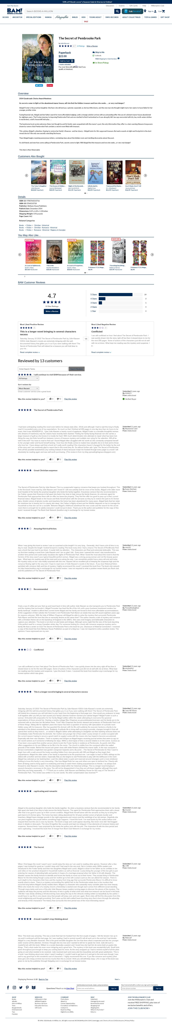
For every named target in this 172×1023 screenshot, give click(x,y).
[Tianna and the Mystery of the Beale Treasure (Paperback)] (115, 172)
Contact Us (64, 1008)
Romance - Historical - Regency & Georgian (49, 230)
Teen (13, 1006)
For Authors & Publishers (69, 1006)
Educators (110, 6)
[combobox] (74, 11)
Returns (93, 1012)
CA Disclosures (119, 1020)
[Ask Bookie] (132, 11)
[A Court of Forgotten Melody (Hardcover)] (76, 252)
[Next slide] (145, 175)
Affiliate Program (40, 1001)
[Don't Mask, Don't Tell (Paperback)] (133, 172)
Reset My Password (97, 1003)
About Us (64, 1001)
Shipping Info (95, 1008)
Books (21, 225)
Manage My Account (97, 1001)
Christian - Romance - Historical (45, 228)
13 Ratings (81, 46)
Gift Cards (133, 6)
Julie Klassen (64, 43)
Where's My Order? (97, 1010)
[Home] (14, 11)
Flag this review (70, 399)
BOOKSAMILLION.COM (83, 1020)
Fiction (29, 225)
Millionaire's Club (157, 6)
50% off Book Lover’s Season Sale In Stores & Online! (87, 2)
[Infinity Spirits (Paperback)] (95, 172)
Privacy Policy (129, 1020)
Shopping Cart (95, 1006)
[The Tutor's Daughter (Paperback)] (38, 172)
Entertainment (17, 1010)
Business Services (41, 1003)
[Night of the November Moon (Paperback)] (77, 172)
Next (117, 979)
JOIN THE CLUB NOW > (139, 1008)
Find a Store (65, 999)
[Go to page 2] (86, 193)
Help (144, 6)
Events (122, 6)
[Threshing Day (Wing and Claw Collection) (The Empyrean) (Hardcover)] (119, 251)
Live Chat (70, 988)
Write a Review (92, 46)
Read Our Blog (65, 1010)
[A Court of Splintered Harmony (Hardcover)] (33, 252)
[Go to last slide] (26, 175)
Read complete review (29, 352)
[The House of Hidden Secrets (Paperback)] (58, 172)
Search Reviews (76, 369)
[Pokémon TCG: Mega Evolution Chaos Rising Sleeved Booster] (97, 253)
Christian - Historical (41, 225)
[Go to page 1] (85, 193)
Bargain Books (17, 1008)
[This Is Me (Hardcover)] (54, 252)
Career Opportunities (68, 1003)
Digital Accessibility (67, 1012)
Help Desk (94, 999)
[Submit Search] (117, 11)
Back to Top (43, 979)
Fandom (15, 1014)
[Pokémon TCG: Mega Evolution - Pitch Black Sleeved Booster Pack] (139, 253)
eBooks (14, 1001)
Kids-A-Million (17, 1003)
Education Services (41, 1006)
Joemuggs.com (97, 1020)
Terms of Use (108, 1020)
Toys (13, 1012)
